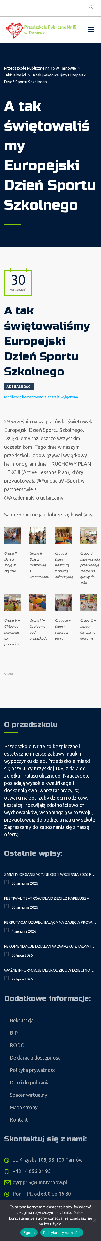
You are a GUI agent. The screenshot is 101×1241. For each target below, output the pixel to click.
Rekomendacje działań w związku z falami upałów (50, 946)
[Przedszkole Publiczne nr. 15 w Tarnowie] (42, 30)
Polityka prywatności (33, 1070)
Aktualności (18, 386)
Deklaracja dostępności (35, 1057)
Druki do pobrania (30, 1082)
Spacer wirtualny (28, 1095)
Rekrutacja (22, 1020)
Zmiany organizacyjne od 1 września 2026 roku (50, 874)
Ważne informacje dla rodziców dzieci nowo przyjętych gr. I (50, 970)
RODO (17, 1045)
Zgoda (29, 1232)
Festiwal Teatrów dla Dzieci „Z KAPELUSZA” (47, 898)
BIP (14, 1033)
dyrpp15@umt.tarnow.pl (40, 1182)
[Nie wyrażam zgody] (94, 1220)
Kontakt (19, 1119)
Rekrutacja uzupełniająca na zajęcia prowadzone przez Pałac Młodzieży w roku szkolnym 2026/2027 (50, 922)
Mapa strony (24, 1107)
